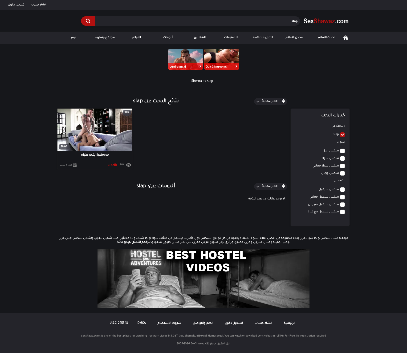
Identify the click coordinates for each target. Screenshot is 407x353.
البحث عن (337, 126)
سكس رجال (331, 151)
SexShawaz (197, 343)
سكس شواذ (330, 158)
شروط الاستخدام (169, 323)
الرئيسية (346, 38)
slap (336, 134)
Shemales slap (202, 81)
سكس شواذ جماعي (326, 166)
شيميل (339, 181)
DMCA (142, 323)
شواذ (340, 142)
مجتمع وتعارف (105, 37)
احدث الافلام (326, 37)
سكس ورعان (330, 173)
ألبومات (168, 37)
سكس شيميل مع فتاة (323, 212)
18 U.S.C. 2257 (119, 323)
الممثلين (200, 37)
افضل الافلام (294, 37)
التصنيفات (231, 37)
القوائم (136, 37)
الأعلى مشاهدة (263, 37)
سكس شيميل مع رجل (323, 204)
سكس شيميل (329, 189)
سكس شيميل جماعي (324, 197)
